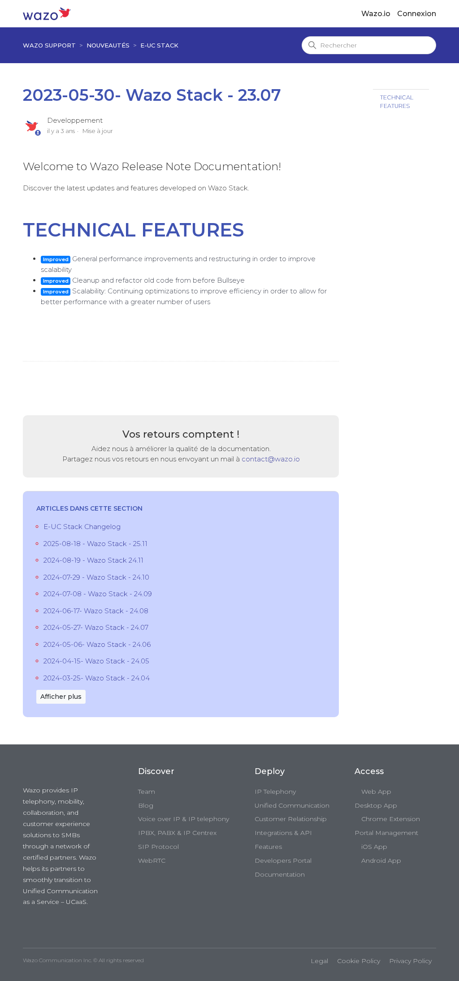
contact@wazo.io (271, 459)
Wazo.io (375, 13)
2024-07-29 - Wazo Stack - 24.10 (96, 577)
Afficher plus (61, 697)
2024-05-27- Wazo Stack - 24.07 (95, 627)
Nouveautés (108, 45)
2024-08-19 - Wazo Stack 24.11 (93, 560)
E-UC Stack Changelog (82, 526)
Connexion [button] (416, 13)
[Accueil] (47, 13)
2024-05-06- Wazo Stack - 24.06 (97, 644)
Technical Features (396, 101)
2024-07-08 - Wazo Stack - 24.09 (97, 593)
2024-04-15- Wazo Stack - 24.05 (96, 661)
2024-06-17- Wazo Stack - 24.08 (95, 611)
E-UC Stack (159, 45)
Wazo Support (49, 45)
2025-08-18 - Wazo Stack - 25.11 (95, 543)
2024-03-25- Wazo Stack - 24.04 (96, 678)
